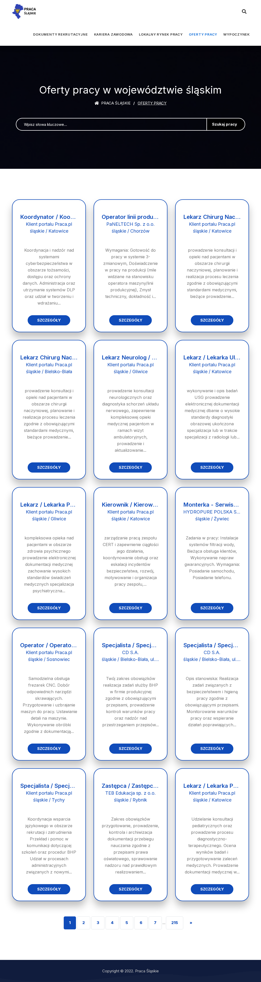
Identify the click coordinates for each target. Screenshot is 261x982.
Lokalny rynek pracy (161, 34)
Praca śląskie (115, 103)
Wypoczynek (236, 34)
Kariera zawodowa (113, 34)
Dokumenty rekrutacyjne (60, 34)
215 (174, 922)
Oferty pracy (203, 34)
